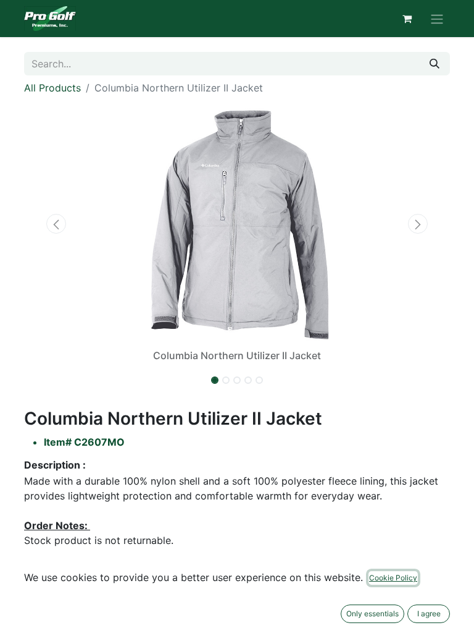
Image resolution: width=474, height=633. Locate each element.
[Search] (434, 63)
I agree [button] (429, 613)
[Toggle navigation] (437, 18)
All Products (52, 88)
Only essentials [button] (372, 613)
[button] (56, 224)
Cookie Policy (393, 577)
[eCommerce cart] (406, 18)
